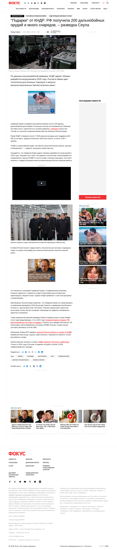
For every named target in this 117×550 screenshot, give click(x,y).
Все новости (21, 9)
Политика (61, 9)
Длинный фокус (32, 462)
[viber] (30, 481)
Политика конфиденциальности (71, 546)
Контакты (88, 546)
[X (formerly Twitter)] (28, 3)
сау (53, 356)
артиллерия (42, 356)
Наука (85, 9)
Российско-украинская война (36, 16)
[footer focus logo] (17, 454)
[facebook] (10, 481)
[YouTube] (35, 3)
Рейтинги (95, 3)
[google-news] (35, 481)
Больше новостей (92, 197)
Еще (104, 9)
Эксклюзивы (34, 9)
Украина (70, 9)
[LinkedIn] (44, 3)
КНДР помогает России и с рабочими (53, 342)
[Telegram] (31, 3)
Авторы (46, 462)
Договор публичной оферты (13, 475)
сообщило (54, 129)
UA (103, 3)
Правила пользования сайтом (48, 468)
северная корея (64, 356)
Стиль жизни (95, 9)
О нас (11, 466)
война (21, 356)
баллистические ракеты (21, 360)
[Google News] (41, 3)
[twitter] (15, 481)
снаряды (30, 356)
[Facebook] (25, 3)
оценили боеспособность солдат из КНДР (54, 332)
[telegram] (20, 481)
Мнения (74, 3)
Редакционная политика (32, 474)
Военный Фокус (48, 9)
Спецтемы (84, 3)
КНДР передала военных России (60, 16)
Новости (12, 459)
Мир (78, 9)
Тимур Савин (15, 32)
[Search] (107, 2)
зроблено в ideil (104, 546)
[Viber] (38, 3)
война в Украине (39, 360)
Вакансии (30, 466)
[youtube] (25, 481)
